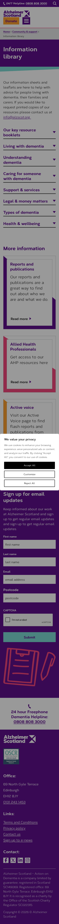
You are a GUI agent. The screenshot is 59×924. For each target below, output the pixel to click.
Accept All (29, 465)
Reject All (29, 483)
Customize (29, 474)
